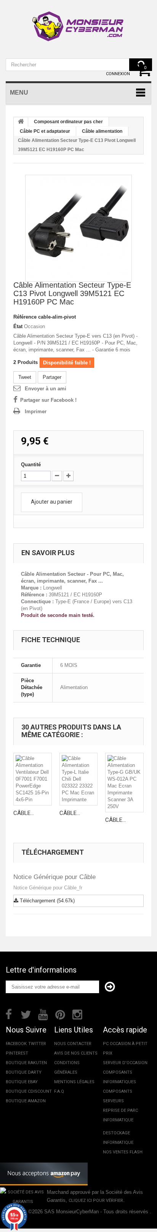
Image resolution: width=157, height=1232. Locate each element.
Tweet (24, 377)
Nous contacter (72, 1043)
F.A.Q (59, 1091)
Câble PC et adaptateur (45, 131)
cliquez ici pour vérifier (96, 1200)
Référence (25, 317)
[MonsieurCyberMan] (78, 22)
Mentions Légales (74, 1081)
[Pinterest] (60, 1013)
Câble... (23, 813)
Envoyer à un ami (45, 388)
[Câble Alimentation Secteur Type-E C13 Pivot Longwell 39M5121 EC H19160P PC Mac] (78, 228)
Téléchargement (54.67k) (46, 900)
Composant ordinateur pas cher (68, 121)
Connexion (118, 73)
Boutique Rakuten (26, 1062)
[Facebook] (8, 1013)
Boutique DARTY (24, 1072)
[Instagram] (77, 1013)
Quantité (31, 464)
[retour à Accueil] (21, 122)
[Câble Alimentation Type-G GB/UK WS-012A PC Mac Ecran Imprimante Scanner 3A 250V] (124, 782)
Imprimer (35, 411)
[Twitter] (26, 1013)
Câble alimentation (102, 131)
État (17, 326)
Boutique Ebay (22, 1081)
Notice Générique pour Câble (54, 877)
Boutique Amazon (26, 1100)
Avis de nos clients (76, 1053)
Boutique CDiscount (29, 1091)
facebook (16, 1043)
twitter (37, 1043)
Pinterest (17, 1053)
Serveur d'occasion (125, 1062)
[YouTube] (43, 1013)
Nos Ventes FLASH (123, 1152)
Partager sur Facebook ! (48, 400)
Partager (52, 377)
